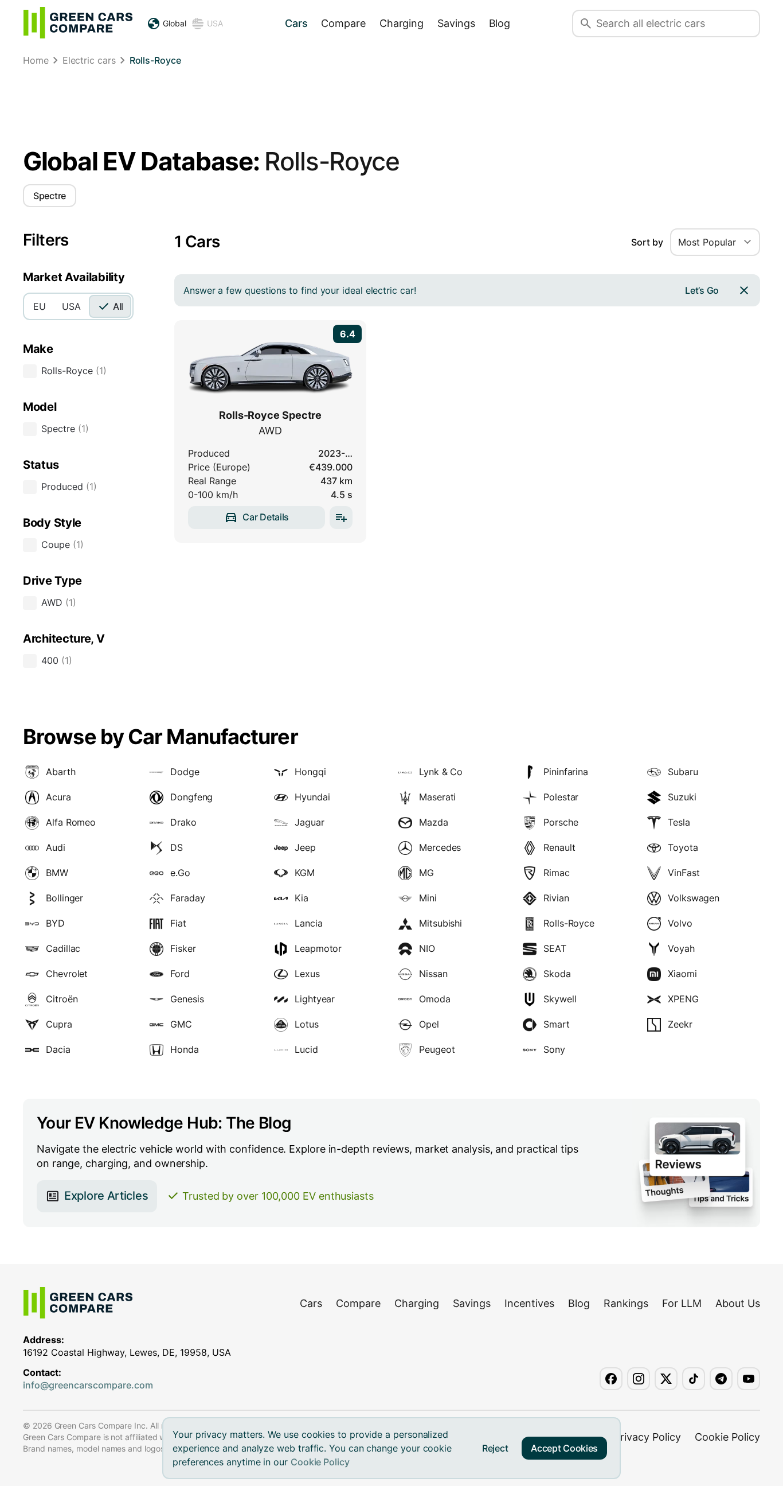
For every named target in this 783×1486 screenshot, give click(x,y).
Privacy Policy (647, 1437)
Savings (456, 23)
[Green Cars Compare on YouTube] (748, 1378)
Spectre (49, 195)
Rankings (626, 1303)
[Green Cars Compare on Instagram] (638, 1378)
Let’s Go (702, 290)
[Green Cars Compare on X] (666, 1378)
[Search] (586, 23)
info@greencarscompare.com (88, 1385)
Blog (500, 23)
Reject (495, 1448)
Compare (343, 23)
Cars (296, 23)
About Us (737, 1303)
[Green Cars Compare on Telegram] (721, 1378)
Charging (401, 23)
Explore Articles (106, 1196)
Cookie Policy (320, 1462)
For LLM (682, 1303)
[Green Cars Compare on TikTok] (693, 1378)
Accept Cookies (564, 1448)
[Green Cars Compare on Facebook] (611, 1378)
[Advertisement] (391, 112)
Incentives (529, 1303)
